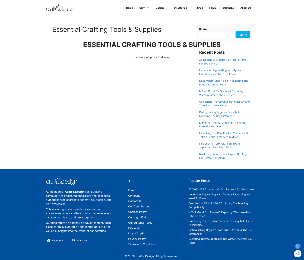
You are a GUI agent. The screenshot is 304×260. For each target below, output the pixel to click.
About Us (245, 7)
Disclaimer (134, 228)
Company (228, 7)
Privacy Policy (137, 238)
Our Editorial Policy (140, 222)
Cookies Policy (137, 211)
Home (129, 7)
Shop (200, 7)
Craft (142, 7)
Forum (213, 7)
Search (204, 29)
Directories (180, 7)
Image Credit (136, 233)
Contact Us (135, 201)
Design (160, 7)
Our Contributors (138, 206)
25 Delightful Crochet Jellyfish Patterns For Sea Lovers (221, 189)
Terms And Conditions (142, 244)
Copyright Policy (138, 217)
